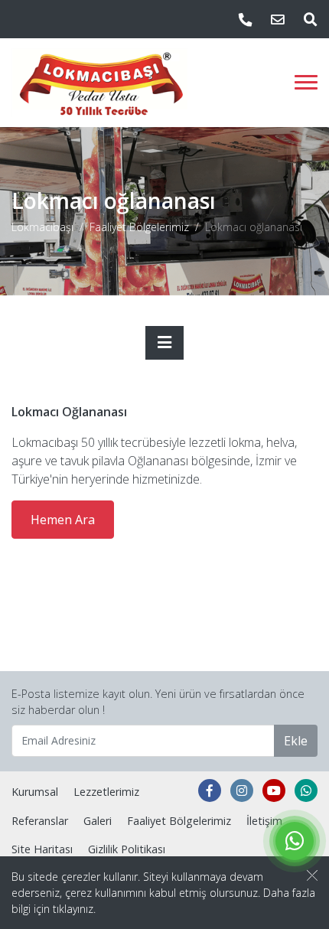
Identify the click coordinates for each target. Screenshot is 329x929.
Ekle (296, 740)
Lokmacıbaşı (42, 226)
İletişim (264, 820)
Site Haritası (42, 849)
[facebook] (209, 791)
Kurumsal (34, 791)
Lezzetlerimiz (106, 791)
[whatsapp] (306, 791)
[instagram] (241, 791)
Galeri (97, 820)
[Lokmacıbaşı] (99, 82)
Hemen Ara (63, 519)
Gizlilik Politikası (126, 849)
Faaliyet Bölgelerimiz (139, 226)
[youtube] (273, 791)
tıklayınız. (74, 908)
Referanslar (39, 820)
